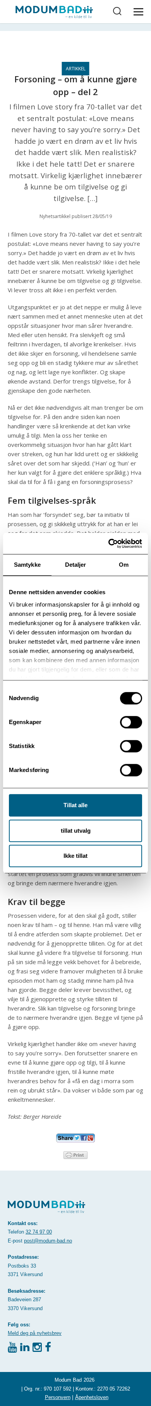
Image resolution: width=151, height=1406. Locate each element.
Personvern (57, 1397)
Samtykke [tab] (27, 564)
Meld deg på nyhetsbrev (35, 1333)
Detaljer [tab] (75, 564)
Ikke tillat (75, 855)
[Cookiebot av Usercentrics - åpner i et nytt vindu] (108, 544)
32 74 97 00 (39, 1232)
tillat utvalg (76, 830)
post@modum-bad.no (48, 1241)
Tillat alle (75, 805)
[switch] (131, 722)
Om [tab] (124, 564)
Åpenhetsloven (91, 1397)
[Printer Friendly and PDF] (75, 1154)
